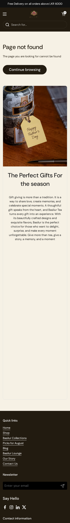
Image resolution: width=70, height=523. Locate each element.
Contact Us (10, 464)
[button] (63, 14)
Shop (6, 433)
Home (6, 428)
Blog (5, 448)
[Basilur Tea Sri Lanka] (34, 14)
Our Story (9, 458)
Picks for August (13, 443)
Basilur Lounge (12, 453)
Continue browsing (25, 69)
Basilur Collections (15, 438)
